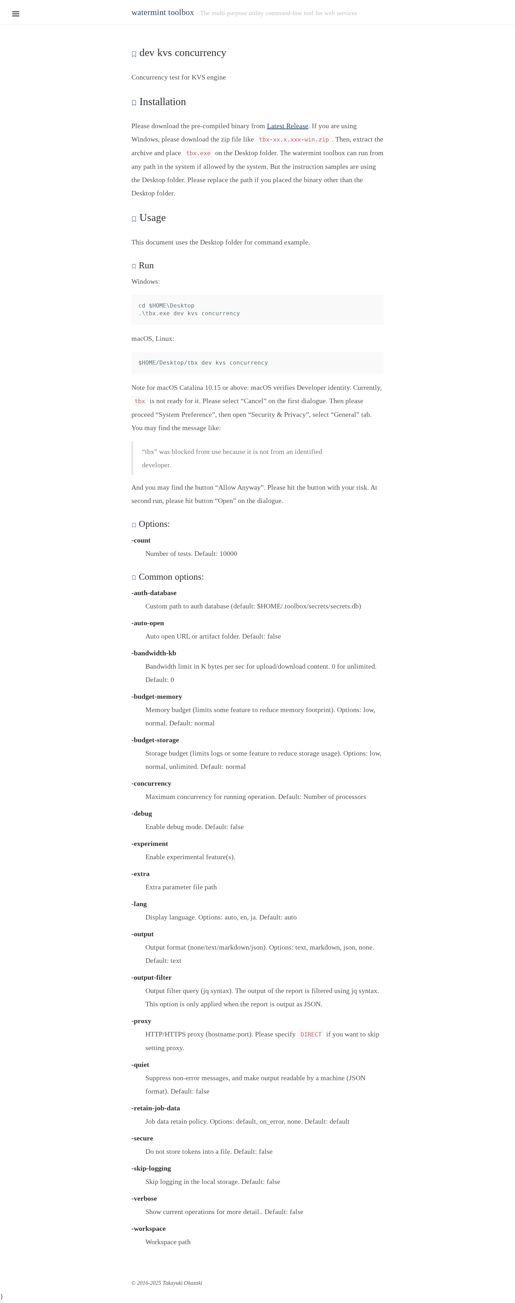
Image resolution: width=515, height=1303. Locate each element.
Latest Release (287, 126)
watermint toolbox (162, 12)
